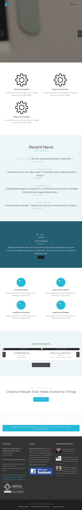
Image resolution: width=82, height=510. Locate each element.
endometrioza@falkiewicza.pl (15, 464)
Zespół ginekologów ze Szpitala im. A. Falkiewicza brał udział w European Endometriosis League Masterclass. (67, 470)
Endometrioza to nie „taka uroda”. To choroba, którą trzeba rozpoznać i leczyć (70, 459)
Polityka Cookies (58, 507)
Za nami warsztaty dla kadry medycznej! (51, 159)
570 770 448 (11, 466)
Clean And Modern (22, 89)
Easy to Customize (60, 89)
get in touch (41, 399)
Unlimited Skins (21, 290)
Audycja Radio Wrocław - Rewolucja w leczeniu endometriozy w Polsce (41, 205)
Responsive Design (61, 313)
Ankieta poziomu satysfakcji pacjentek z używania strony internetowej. (41, 428)
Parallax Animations (21, 313)
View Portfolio (41, 365)
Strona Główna (23, 507)
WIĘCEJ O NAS (13, 49)
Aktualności (37, 162)
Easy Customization (60, 290)
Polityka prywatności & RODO (40, 507)
